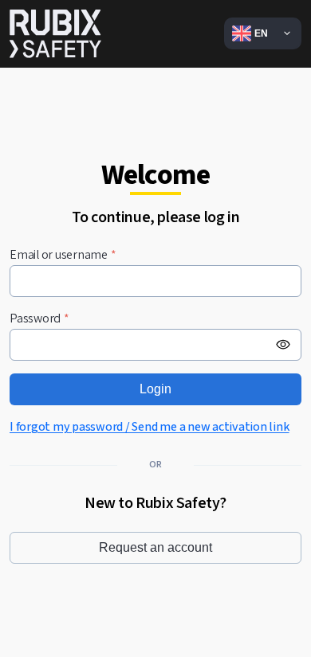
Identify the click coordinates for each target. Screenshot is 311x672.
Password (39, 318)
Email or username (63, 255)
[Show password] (283, 345)
